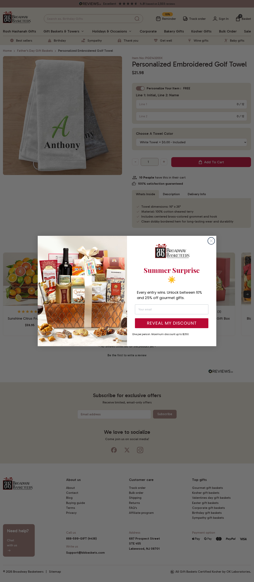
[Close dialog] (211, 240)
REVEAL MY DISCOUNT (172, 323)
